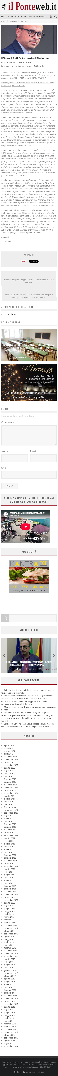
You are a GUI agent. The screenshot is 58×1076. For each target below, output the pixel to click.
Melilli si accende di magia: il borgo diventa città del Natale (29, 393)
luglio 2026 (8, 748)
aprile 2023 (9, 818)
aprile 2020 (9, 914)
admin (22, 669)
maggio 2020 (10, 911)
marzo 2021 (9, 883)
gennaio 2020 (10, 922)
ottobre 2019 (10, 931)
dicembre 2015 (10, 1029)
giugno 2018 (9, 964)
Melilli (36, 66)
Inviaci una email (29, 1072)
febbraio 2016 (10, 1023)
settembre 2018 (11, 956)
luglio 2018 (8, 962)
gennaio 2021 (10, 888)
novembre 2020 (11, 894)
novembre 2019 (11, 928)
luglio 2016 (8, 1009)
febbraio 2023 (10, 824)
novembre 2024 (11, 787)
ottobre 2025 (10, 762)
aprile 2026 (9, 754)
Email (34, 451)
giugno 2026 (9, 751)
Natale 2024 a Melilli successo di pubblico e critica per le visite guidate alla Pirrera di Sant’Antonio (29, 296)
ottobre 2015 (10, 1035)
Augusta (7, 66)
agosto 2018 (9, 959)
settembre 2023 (11, 813)
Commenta (7, 422)
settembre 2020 (11, 900)
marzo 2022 (9, 852)
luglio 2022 (8, 841)
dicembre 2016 (10, 995)
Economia (29, 66)
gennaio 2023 (10, 827)
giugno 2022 (9, 843)
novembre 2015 (11, 1032)
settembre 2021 (11, 866)
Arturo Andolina (9, 62)
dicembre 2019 (10, 925)
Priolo (42, 66)
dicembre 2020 (10, 891)
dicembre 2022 (10, 829)
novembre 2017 (11, 973)
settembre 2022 (11, 835)
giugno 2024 (9, 798)
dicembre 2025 (10, 756)
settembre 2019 (11, 933)
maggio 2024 (10, 801)
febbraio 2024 (10, 807)
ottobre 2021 (10, 863)
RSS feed (41, 1072)
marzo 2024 (9, 804)
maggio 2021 (10, 877)
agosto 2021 (9, 869)
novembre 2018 (11, 953)
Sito (3, 467)
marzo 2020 (9, 917)
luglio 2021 (8, 872)
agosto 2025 (9, 768)
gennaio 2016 (10, 1026)
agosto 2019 (9, 936)
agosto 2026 (9, 745)
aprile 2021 (9, 880)
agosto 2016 (9, 1007)
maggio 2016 (10, 1015)
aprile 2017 (9, 984)
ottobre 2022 (10, 832)
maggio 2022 (10, 846)
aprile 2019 (9, 942)
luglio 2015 (8, 1043)
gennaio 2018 (10, 970)
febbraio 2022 (10, 855)
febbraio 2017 (10, 990)
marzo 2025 (9, 776)
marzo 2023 (9, 821)
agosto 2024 (9, 796)
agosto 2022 (9, 838)
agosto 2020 (9, 903)
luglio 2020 (8, 905)
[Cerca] (56, 16)
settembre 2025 (11, 765)
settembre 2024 (11, 793)
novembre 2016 (11, 998)
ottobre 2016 (10, 1001)
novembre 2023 (11, 810)
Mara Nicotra (23, 357)
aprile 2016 (9, 1018)
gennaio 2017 (10, 993)
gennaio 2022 (10, 858)
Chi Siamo (18, 1072)
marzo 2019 (9, 945)
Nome (5, 451)
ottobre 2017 (10, 976)
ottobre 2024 (10, 790)
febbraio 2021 (10, 886)
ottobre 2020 (10, 897)
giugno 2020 (9, 908)
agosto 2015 (9, 1040)
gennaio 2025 (10, 782)
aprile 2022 (9, 849)
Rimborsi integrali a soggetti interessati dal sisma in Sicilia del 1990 (29, 281)
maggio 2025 (10, 773)
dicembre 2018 (10, 950)
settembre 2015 (11, 1038)
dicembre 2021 (10, 860)
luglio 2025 (8, 770)
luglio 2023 (8, 815)
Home (3, 21)
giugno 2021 (9, 874)
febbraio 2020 (10, 919)
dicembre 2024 (10, 784)
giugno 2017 (9, 981)
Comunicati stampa (18, 66)
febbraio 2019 (10, 948)
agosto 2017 (9, 978)
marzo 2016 (9, 1021)
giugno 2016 (9, 1012)
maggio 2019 (10, 939)
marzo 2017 (9, 987)
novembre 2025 (11, 759)
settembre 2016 (11, 1004)
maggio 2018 (10, 967)
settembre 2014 (11, 1046)
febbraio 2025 (10, 779)
